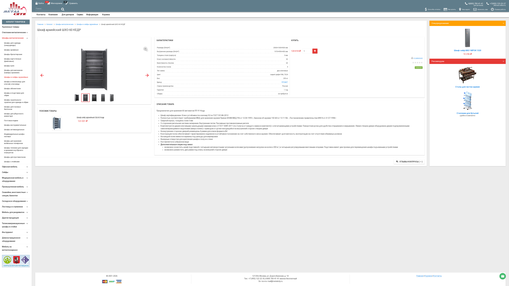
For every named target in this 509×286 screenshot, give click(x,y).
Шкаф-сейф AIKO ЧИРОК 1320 (467, 50)
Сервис (80, 15)
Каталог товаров (14, 22)
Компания (53, 15)
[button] (146, 48)
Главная (419, 276)
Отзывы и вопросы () (409, 161)
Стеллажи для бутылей (468, 113)
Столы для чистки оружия (467, 87)
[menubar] (270, 14)
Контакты (41, 15)
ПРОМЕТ (285, 82)
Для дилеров (68, 15)
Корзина (106, 15)
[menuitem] (41, 14)
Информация (92, 15)
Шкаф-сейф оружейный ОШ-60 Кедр (90, 117)
